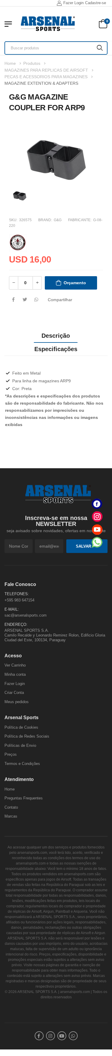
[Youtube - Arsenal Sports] (97, 529)
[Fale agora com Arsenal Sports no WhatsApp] (97, 542)
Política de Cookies (21, 727)
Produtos (31, 63)
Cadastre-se (95, 3)
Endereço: (15, 624)
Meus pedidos (16, 702)
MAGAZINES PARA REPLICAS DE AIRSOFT (46, 70)
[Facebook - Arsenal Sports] (97, 503)
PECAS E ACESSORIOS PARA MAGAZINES (46, 76)
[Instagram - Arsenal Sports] (97, 516)
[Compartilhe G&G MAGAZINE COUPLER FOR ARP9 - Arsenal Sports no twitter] (24, 300)
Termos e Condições (22, 763)
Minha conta (15, 674)
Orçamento (75, 282)
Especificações (55, 349)
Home (10, 63)
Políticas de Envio (20, 745)
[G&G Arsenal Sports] (18, 242)
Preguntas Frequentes (23, 798)
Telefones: (16, 594)
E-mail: (11, 609)
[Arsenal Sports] (48, 23)
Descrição (56, 335)
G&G (58, 220)
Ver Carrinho (15, 665)
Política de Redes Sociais (26, 736)
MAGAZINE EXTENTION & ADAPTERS (41, 83)
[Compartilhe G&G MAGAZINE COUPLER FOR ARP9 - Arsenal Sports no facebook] (13, 300)
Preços (10, 754)
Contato (11, 807)
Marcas (10, 816)
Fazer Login (73, 3)
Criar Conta (14, 692)
